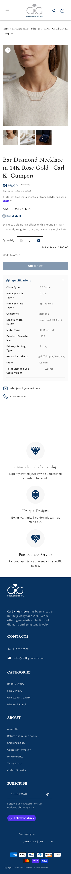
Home (6, 28)
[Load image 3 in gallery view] (44, 137)
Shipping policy (16, 742)
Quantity (9, 240)
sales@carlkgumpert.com (25, 388)
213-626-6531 (18, 396)
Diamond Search (17, 704)
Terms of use (14, 763)
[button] (7, 11)
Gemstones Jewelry (18, 697)
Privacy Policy (15, 756)
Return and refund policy (22, 736)
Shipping (6, 191)
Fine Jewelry (14, 690)
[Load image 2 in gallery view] (27, 137)
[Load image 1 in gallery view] (10, 137)
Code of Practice (17, 770)
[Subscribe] (48, 794)
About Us (12, 729)
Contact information (19, 749)
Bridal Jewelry (15, 683)
